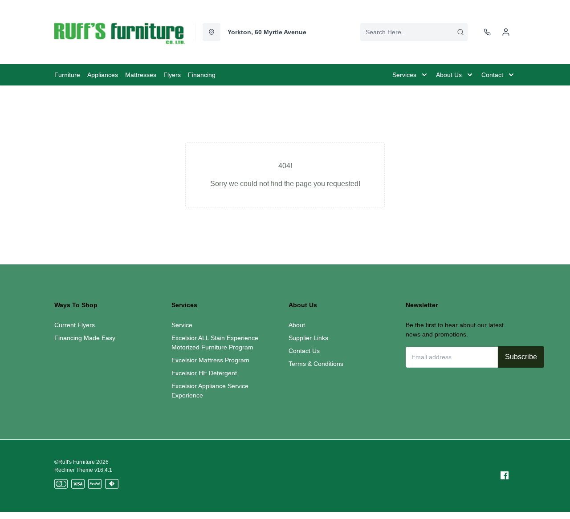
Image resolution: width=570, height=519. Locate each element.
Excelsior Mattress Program (210, 360)
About (297, 324)
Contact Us (304, 350)
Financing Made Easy (84, 337)
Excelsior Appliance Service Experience (209, 390)
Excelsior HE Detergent (204, 373)
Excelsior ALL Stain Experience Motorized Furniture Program (214, 342)
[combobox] (414, 32)
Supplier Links (308, 337)
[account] (505, 32)
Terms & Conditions (316, 363)
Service (181, 324)
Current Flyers (74, 324)
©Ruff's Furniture (74, 462)
